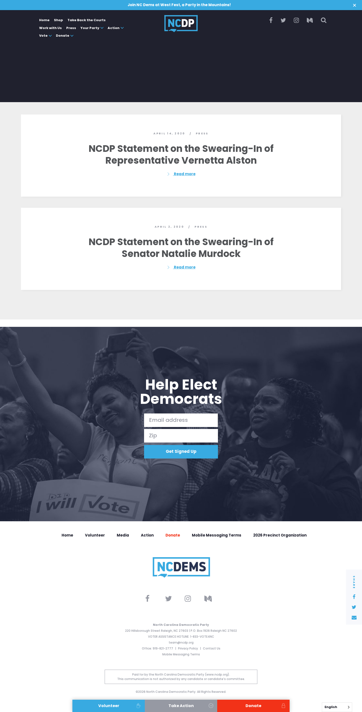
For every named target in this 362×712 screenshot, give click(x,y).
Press (71, 28)
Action (113, 28)
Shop (58, 20)
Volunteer (95, 535)
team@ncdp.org (181, 642)
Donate (62, 35)
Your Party (90, 28)
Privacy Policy (188, 648)
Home (44, 20)
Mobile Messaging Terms (216, 535)
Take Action (181, 706)
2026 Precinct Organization (280, 535)
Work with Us (50, 28)
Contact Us (211, 648)
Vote (43, 35)
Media (123, 535)
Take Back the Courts (86, 20)
